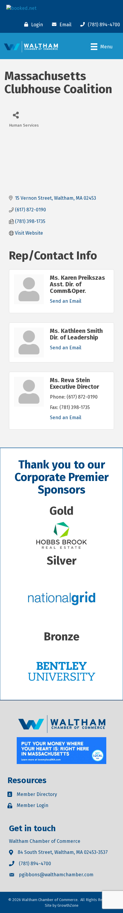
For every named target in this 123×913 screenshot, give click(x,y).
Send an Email (65, 301)
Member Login (32, 805)
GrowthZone (68, 905)
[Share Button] (15, 115)
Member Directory (37, 794)
